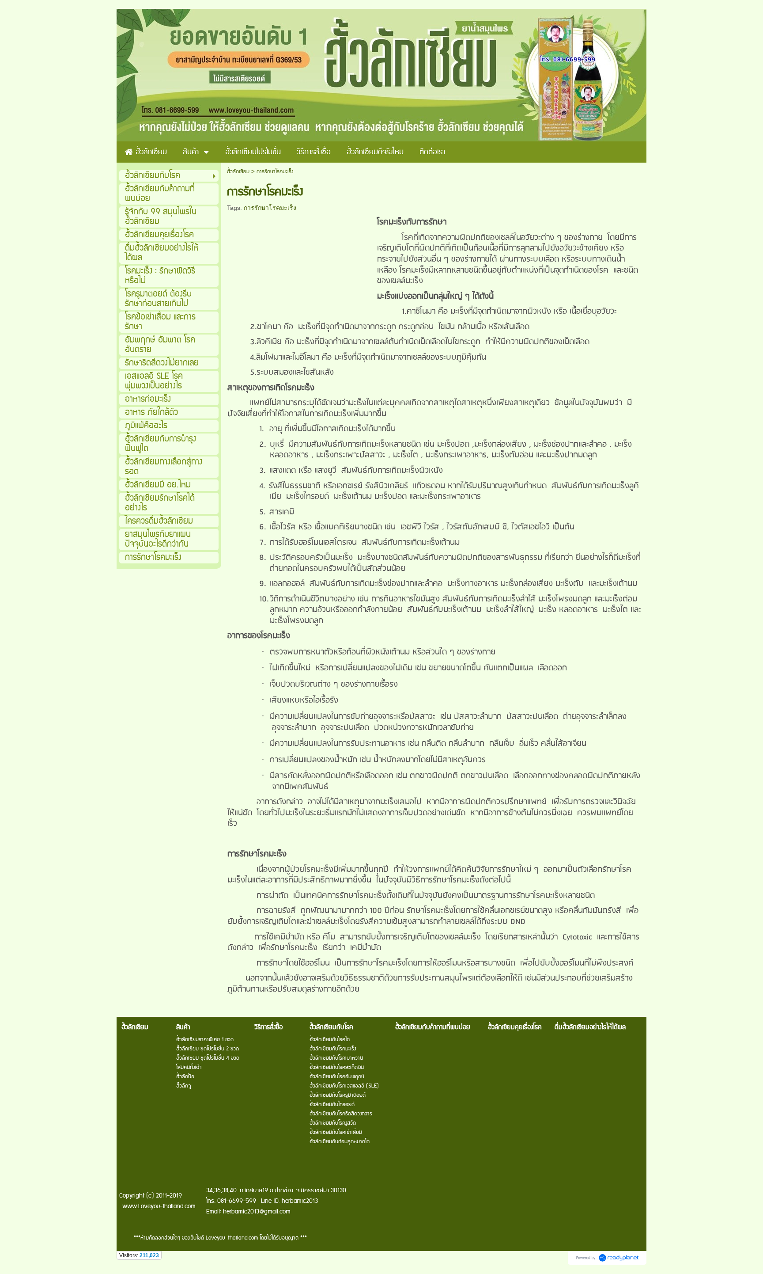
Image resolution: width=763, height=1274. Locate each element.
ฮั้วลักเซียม (238, 171)
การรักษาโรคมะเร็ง (270, 207)
